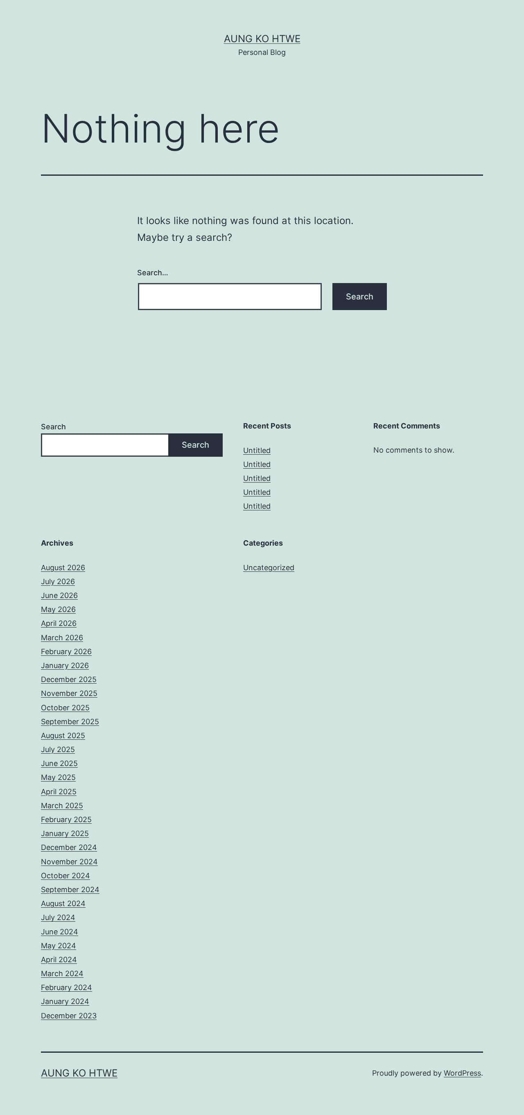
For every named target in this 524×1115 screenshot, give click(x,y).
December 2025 (69, 679)
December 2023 (69, 1015)
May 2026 (58, 609)
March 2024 (62, 973)
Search (53, 426)
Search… (152, 272)
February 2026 (66, 651)
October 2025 (65, 707)
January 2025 (65, 833)
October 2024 (65, 875)
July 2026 (58, 581)
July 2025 (58, 749)
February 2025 (66, 819)
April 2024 (59, 959)
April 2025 (59, 791)
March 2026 (62, 637)
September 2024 (70, 889)
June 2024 (59, 931)
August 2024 (63, 903)
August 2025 (63, 735)
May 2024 (58, 945)
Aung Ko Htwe (262, 39)
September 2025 (70, 721)
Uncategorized (268, 567)
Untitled (257, 450)
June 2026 (59, 595)
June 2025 (59, 763)
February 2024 (66, 987)
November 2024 (69, 861)
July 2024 (58, 917)
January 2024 (65, 1001)
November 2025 (69, 693)
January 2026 (65, 665)
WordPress (462, 1073)
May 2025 (58, 777)
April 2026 (59, 623)
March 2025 (62, 805)
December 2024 (69, 847)
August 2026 (63, 567)
